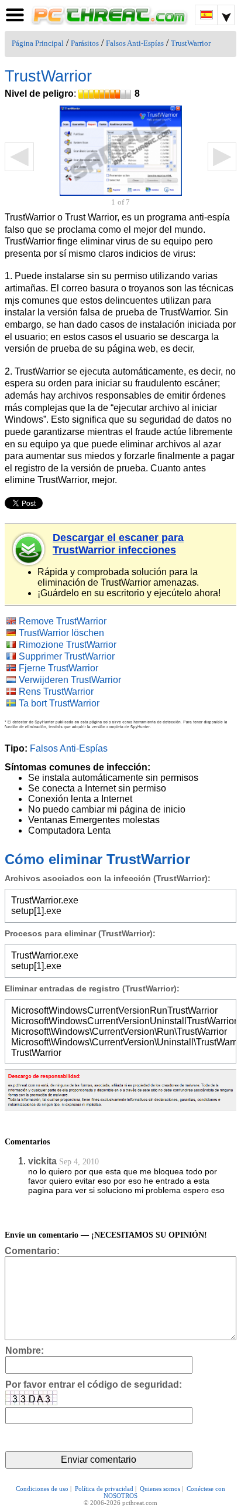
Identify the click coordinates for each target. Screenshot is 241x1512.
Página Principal (38, 43)
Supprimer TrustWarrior (67, 656)
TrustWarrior (191, 43)
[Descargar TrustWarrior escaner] (29, 549)
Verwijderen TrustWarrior (70, 680)
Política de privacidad (104, 1488)
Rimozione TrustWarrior (67, 645)
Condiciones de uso (42, 1488)
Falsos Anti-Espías (135, 43)
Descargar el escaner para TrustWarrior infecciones (118, 544)
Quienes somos (160, 1488)
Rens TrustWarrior (56, 691)
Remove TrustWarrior (62, 621)
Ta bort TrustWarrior (59, 703)
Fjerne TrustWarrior (58, 668)
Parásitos (85, 43)
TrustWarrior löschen (61, 633)
